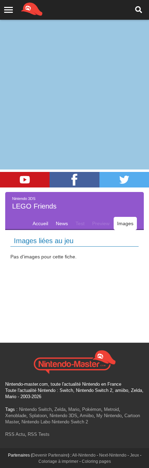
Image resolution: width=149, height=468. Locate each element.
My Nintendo (109, 415)
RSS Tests (39, 434)
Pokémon (91, 409)
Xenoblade (15, 415)
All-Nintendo (84, 455)
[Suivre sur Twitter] (124, 179)
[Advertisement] (74, 77)
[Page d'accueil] (74, 361)
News (62, 223)
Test (80, 223)
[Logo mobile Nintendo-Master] (22, 8)
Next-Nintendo (112, 455)
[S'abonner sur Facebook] (74, 179)
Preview (100, 223)
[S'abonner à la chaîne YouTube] (25, 179)
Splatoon (38, 415)
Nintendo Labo (35, 421)
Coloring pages (96, 461)
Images (125, 223)
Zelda (59, 409)
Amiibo (87, 415)
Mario (73, 409)
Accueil (40, 223)
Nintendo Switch (35, 409)
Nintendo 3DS (63, 415)
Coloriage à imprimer (58, 461)
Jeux (134, 455)
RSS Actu (15, 434)
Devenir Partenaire (50, 455)
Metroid (111, 409)
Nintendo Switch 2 (70, 421)
